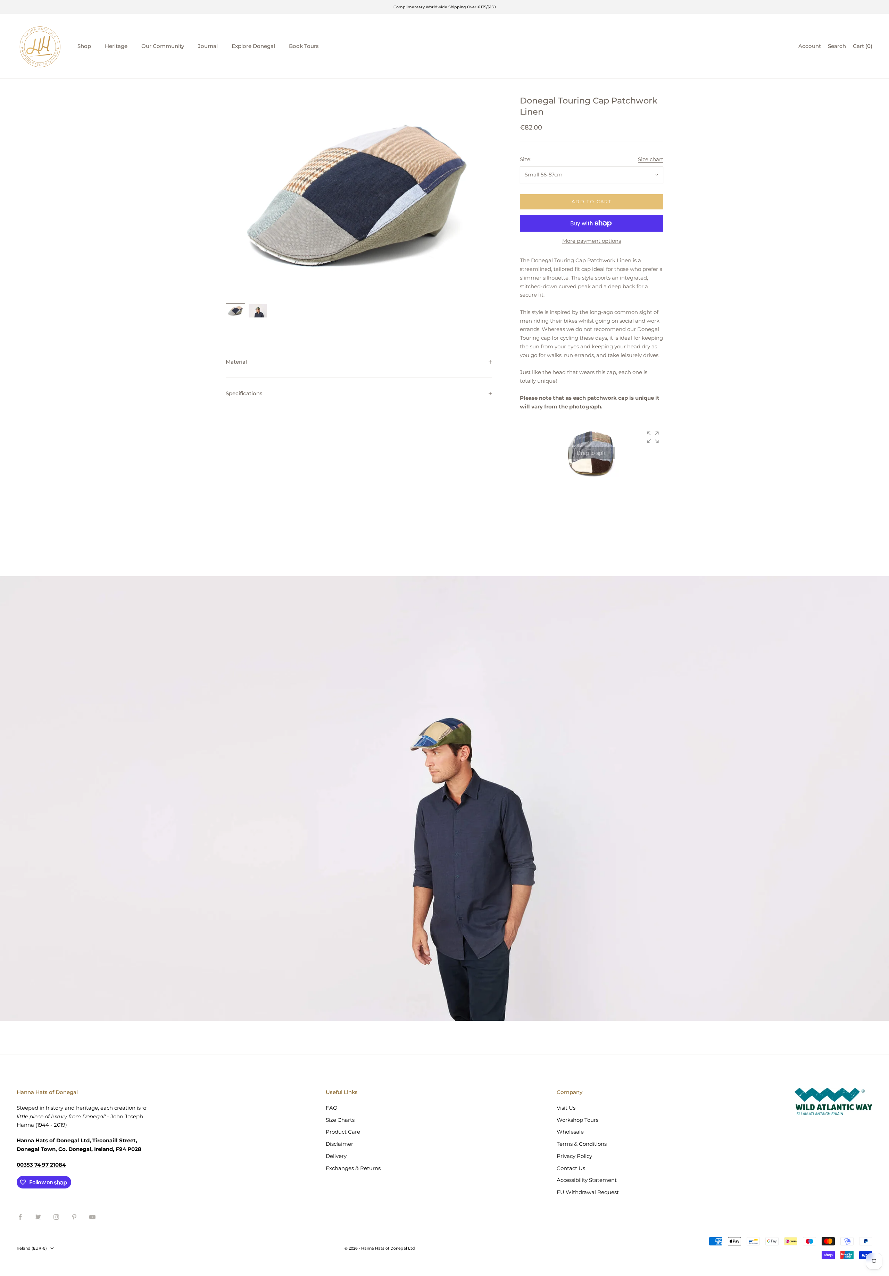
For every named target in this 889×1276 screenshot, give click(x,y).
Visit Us (566, 1107)
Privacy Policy (574, 1156)
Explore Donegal (253, 46)
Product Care (343, 1131)
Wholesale (570, 1131)
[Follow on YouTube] (92, 1216)
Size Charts (340, 1120)
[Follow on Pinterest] (74, 1216)
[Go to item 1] (235, 310)
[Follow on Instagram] (56, 1216)
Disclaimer (339, 1144)
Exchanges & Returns (353, 1168)
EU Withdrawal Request (588, 1192)
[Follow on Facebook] (20, 1216)
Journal (208, 46)
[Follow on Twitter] (38, 1216)
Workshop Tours (577, 1120)
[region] (359, 195)
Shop (84, 46)
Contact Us (571, 1168)
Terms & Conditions (582, 1144)
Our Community (162, 46)
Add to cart (592, 201)
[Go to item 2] (257, 310)
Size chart (650, 159)
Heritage (116, 46)
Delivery (336, 1156)
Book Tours (304, 46)
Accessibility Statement (587, 1180)
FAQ (332, 1107)
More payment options (591, 241)
